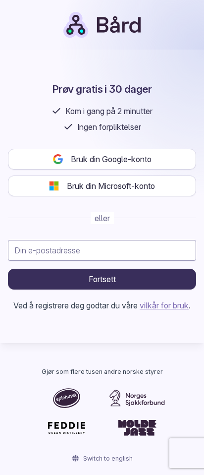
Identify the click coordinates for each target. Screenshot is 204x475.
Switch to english (107, 458)
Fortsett (102, 279)
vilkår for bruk (164, 305)
